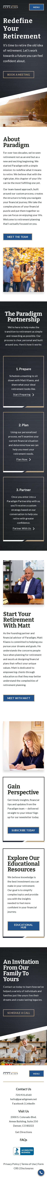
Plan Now (22, 459)
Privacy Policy (11, 1163)
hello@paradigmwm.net (23, 1099)
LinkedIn (30, 1103)
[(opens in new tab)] (23, 1151)
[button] (18, 74)
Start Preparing (22, 394)
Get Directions (23, 1131)
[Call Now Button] (41, 1172)
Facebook (17, 1103)
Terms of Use (28, 1163)
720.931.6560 (24, 1094)
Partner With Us (22, 528)
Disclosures (26, 1168)
